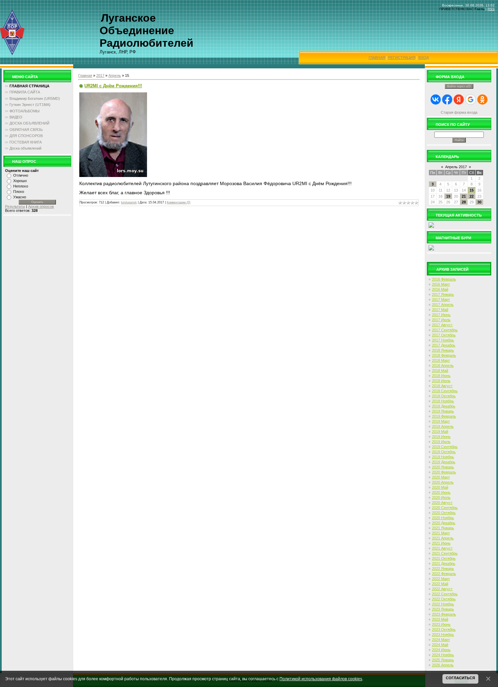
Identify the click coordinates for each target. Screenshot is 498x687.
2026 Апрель (443, 665)
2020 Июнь (441, 492)
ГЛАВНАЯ (377, 58)
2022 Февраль (444, 574)
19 (448, 196)
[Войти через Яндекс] (459, 99)
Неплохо (20, 186)
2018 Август (442, 386)
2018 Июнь (441, 376)
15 (472, 190)
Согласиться (460, 678)
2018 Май (440, 371)
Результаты (15, 206)
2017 (100, 75)
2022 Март (441, 579)
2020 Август (442, 503)
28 (464, 202)
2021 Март (441, 533)
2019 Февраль (444, 416)
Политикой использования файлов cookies (320, 679)
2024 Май (440, 645)
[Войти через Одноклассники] (482, 99)
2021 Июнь (441, 543)
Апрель (114, 75)
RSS (491, 9)
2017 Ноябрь (443, 340)
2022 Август (442, 589)
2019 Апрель (443, 426)
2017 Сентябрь (445, 330)
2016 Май (440, 289)
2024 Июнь (441, 650)
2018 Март (441, 360)
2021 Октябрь (444, 558)
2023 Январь (443, 609)
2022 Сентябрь (445, 594)
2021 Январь (443, 528)
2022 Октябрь (444, 599)
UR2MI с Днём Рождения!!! (113, 85)
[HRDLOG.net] (431, 225)
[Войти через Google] (470, 99)
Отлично (20, 175)
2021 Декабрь (443, 563)
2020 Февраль (444, 472)
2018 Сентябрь (445, 391)
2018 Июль (441, 381)
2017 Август (442, 325)
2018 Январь (443, 350)
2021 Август (442, 548)
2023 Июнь (441, 624)
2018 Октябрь (444, 396)
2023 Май (440, 619)
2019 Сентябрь (445, 447)
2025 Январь (443, 660)
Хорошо (20, 181)
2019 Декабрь (443, 462)
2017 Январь (443, 294)
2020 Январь (443, 467)
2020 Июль (441, 497)
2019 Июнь (441, 437)
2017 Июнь (441, 315)
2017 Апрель (443, 305)
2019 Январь (443, 411)
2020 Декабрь (443, 523)
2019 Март (441, 421)
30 (479, 202)
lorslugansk (129, 202)
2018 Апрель (443, 365)
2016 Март (441, 284)
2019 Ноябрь (443, 457)
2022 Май (440, 584)
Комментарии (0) (178, 202)
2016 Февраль (444, 279)
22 (472, 196)
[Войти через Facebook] (447, 99)
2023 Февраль (444, 614)
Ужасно (19, 197)
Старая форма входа (459, 112)
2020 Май (440, 487)
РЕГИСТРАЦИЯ (401, 58)
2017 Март (441, 299)
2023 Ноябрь (443, 635)
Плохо (18, 192)
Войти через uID (459, 86)
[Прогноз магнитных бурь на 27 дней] (431, 247)
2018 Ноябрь (443, 401)
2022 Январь (443, 569)
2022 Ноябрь (443, 604)
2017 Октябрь (444, 335)
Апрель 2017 (456, 167)
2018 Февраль (444, 355)
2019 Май (440, 431)
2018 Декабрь (443, 406)
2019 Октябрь (444, 452)
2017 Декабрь (443, 345)
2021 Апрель (443, 538)
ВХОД (423, 58)
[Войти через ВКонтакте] (436, 99)
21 (464, 196)
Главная (85, 75)
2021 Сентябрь (445, 553)
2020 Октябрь (444, 513)
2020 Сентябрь (445, 508)
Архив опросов (41, 206)
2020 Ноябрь (443, 518)
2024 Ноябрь (443, 655)
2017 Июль (441, 320)
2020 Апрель (443, 482)
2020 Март (441, 477)
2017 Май (440, 310)
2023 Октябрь (444, 629)
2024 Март (441, 640)
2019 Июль (441, 442)
